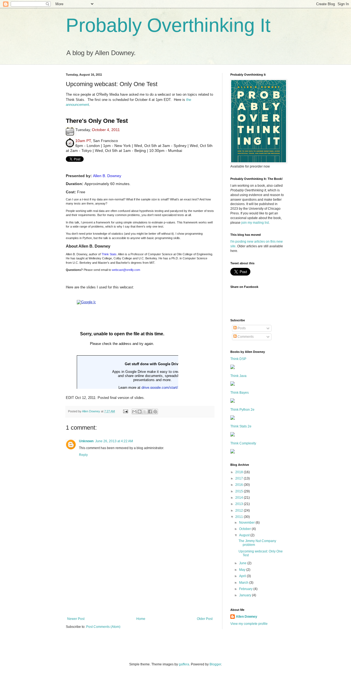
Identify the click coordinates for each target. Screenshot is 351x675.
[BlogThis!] (139, 411)
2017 (239, 478)
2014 (239, 498)
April (243, 576)
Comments (245, 337)
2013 (239, 504)
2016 (239, 485)
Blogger (215, 664)
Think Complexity (243, 443)
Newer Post (75, 619)
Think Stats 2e (240, 426)
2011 (239, 517)
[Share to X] (145, 411)
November (247, 522)
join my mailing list (255, 223)
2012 (239, 510)
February (246, 589)
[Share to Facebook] (150, 411)
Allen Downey (246, 617)
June (243, 563)
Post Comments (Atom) (103, 627)
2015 (239, 491)
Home (140, 619)
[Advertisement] (140, 575)
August (244, 535)
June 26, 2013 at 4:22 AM (114, 441)
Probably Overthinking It (168, 25)
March (244, 583)
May (242, 570)
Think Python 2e (242, 410)
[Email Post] (125, 411)
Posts (241, 328)
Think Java (238, 376)
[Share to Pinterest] (155, 411)
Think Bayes (239, 393)
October (245, 529)
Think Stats (109, 254)
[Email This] (134, 411)
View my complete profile (249, 624)
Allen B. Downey (107, 176)
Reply (83, 455)
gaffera (184, 664)
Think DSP (238, 359)
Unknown (86, 441)
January (245, 595)
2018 (239, 472)
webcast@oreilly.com (126, 269)
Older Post (205, 619)
